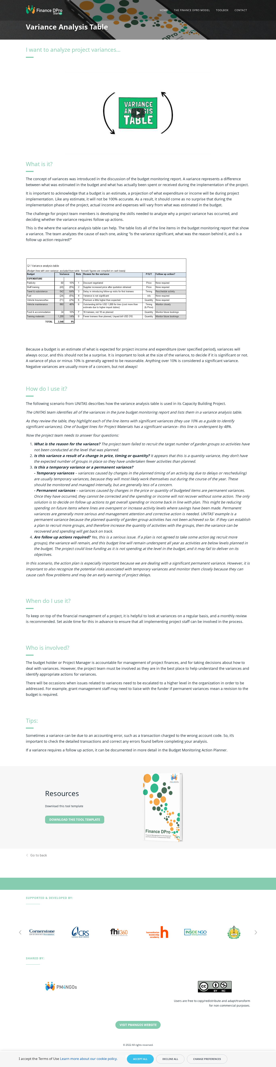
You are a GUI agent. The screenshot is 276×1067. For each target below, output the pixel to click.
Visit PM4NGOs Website (138, 1025)
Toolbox (222, 10)
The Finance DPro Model (192, 10)
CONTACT (241, 10)
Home (164, 10)
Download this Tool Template (74, 819)
